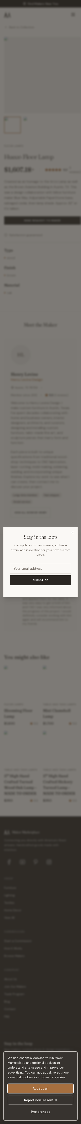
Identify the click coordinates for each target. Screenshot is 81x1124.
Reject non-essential (40, 1100)
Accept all (40, 1088)
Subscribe (40, 580)
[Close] (72, 532)
